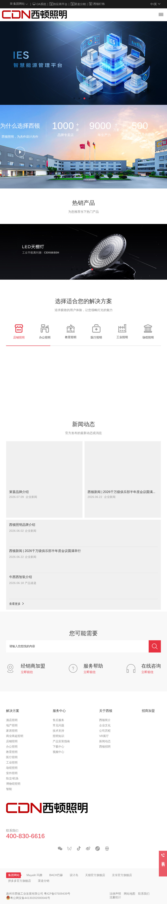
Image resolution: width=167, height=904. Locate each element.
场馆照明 (12, 768)
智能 (9, 789)
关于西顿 (105, 711)
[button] (74, 98)
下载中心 (58, 746)
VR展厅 (104, 736)
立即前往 (27, 672)
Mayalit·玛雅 (34, 875)
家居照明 (12, 730)
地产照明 (12, 725)
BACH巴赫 (56, 875)
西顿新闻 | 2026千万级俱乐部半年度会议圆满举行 (123, 492)
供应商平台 (60, 4)
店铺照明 (12, 741)
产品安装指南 (61, 741)
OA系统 (41, 4)
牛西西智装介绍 (20, 577)
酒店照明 (12, 720)
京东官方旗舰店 (122, 875)
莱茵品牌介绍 (19, 492)
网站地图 (129, 893)
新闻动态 (105, 741)
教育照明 (12, 752)
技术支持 (58, 730)
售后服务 (58, 720)
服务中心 (59, 711)
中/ (153, 4)
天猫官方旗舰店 (95, 875)
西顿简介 (105, 720)
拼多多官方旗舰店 (19, 881)
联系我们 (143, 893)
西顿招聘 (105, 746)
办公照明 (12, 746)
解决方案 (12, 711)
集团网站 (18, 4)
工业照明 (12, 762)
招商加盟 (148, 711)
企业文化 (105, 725)
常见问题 (58, 725)
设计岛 (74, 875)
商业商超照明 (14, 736)
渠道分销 (80, 4)
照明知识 (58, 736)
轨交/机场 (12, 778)
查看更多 (15, 604)
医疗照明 (12, 757)
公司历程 (105, 730)
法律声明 (115, 893)
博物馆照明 (13, 783)
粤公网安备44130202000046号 (30, 898)
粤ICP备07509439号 (57, 893)
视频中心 (58, 752)
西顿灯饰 (99, 4)
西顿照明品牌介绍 (22, 525)
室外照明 (12, 773)
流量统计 (115, 897)
